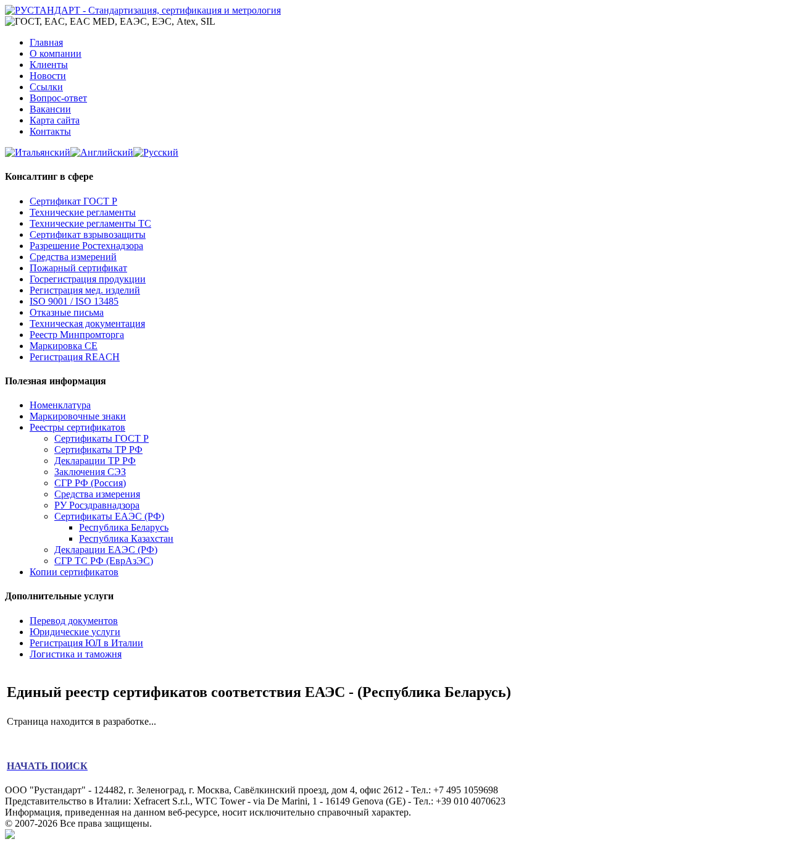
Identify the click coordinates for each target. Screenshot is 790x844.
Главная (46, 42)
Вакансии (50, 109)
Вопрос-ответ (58, 98)
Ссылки (46, 87)
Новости (48, 75)
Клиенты (49, 64)
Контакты (50, 131)
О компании (55, 53)
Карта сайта (55, 120)
